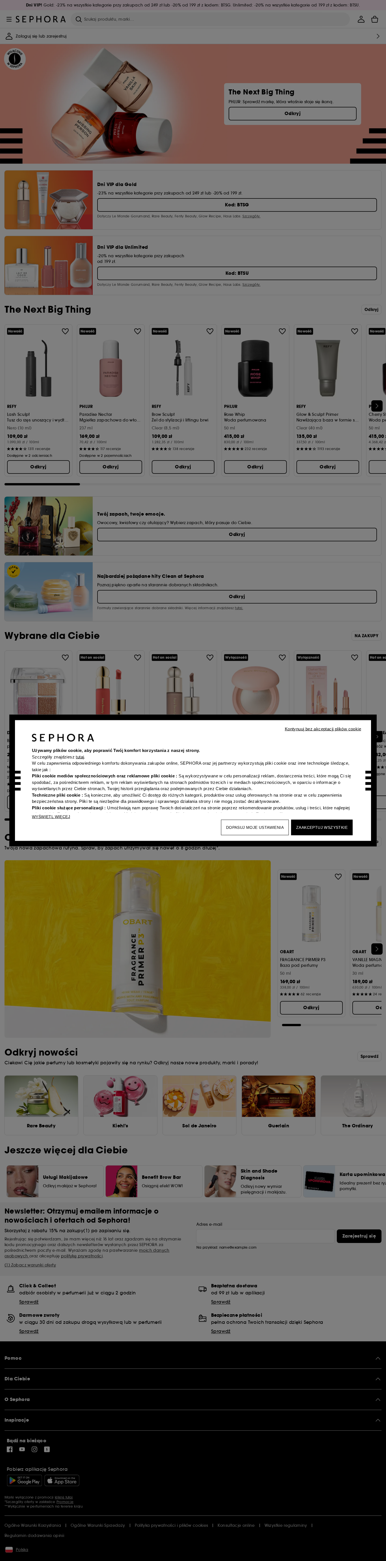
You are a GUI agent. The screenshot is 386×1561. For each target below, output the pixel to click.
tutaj (80, 756)
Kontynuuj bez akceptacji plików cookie (323, 729)
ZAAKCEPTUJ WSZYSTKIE (322, 827)
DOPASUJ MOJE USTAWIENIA (255, 827)
